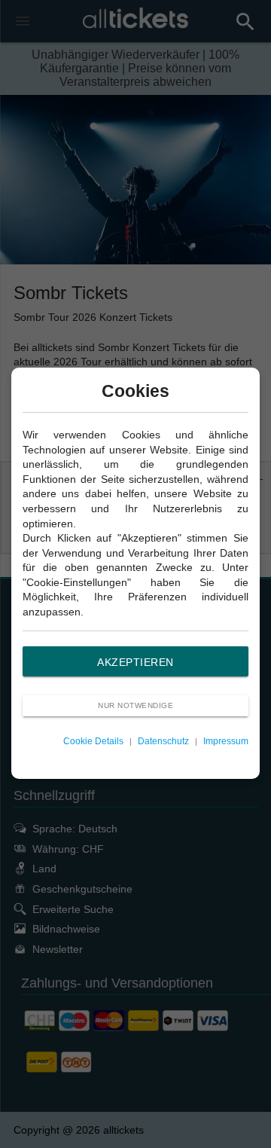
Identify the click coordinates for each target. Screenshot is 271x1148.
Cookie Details (93, 741)
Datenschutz (163, 741)
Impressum (225, 741)
